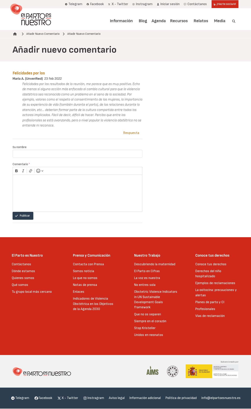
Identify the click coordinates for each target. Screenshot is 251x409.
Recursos (179, 21)
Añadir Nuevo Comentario (43, 34)
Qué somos (20, 285)
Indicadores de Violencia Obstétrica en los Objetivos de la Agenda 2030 (93, 303)
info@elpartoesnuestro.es (221, 398)
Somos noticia (83, 271)
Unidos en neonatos (148, 335)
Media (219, 21)
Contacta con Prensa (88, 264)
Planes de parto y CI (209, 302)
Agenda (159, 21)
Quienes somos (23, 278)
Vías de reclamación (210, 316)
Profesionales (205, 309)
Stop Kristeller (145, 328)
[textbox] (77, 193)
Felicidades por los (29, 73)
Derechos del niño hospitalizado (208, 273)
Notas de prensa (85, 285)
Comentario (21, 164)
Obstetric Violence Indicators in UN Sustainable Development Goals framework (155, 299)
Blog (143, 21)
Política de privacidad (181, 398)
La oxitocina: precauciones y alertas (216, 292)
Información (121, 21)
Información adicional (145, 398)
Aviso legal (117, 398)
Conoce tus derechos (210, 264)
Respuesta (131, 133)
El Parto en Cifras (147, 271)
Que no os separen (147, 314)
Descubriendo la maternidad (154, 264)
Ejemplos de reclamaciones (215, 283)
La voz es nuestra (147, 278)
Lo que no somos (85, 278)
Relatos (201, 21)
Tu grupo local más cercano (32, 292)
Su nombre (19, 147)
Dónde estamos (23, 271)
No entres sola (145, 285)
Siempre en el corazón (150, 321)
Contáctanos (21, 264)
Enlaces (78, 292)
